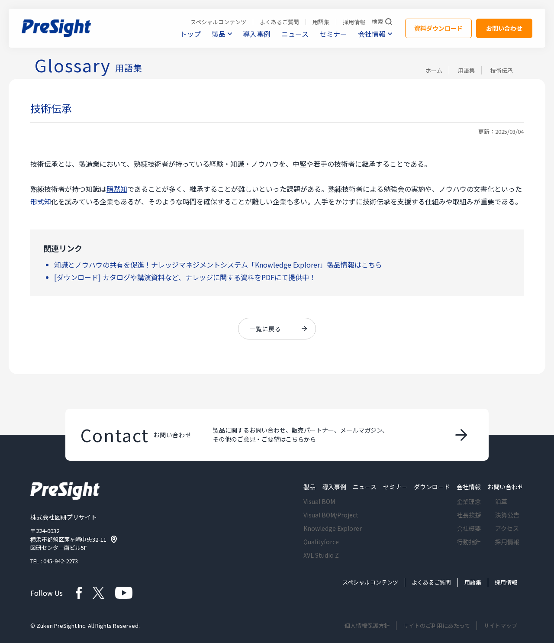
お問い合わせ (504, 28)
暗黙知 (116, 189)
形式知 (40, 201)
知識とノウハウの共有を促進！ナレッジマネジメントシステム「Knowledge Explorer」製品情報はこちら (218, 264)
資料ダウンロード (438, 28)
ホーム (433, 70)
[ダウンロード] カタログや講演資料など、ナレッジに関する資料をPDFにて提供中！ (185, 277)
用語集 (466, 70)
